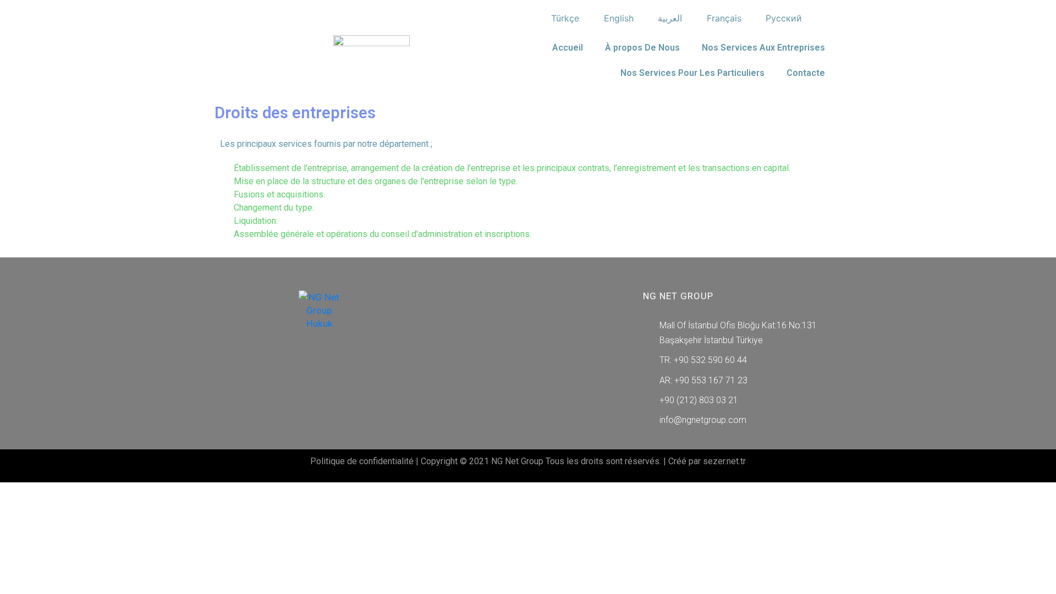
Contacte (806, 73)
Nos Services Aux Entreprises (763, 47)
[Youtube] (357, 372)
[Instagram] (332, 372)
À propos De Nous (642, 47)
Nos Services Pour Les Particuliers (692, 73)
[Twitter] (306, 372)
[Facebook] (281, 372)
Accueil (567, 47)
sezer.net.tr (724, 461)
